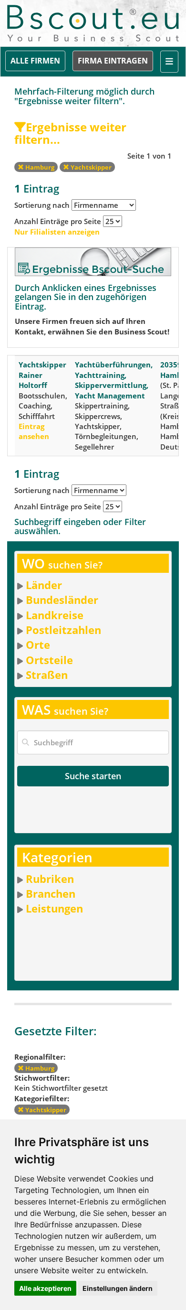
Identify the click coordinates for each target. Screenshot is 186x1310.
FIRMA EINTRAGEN (113, 60)
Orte (38, 644)
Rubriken (50, 878)
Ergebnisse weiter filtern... (70, 133)
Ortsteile (49, 660)
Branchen (50, 893)
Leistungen (54, 908)
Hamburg (39, 167)
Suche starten (93, 776)
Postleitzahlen (63, 630)
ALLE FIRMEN (35, 60)
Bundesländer (62, 599)
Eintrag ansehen (34, 431)
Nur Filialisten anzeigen (57, 231)
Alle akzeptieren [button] (45, 1288)
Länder (44, 585)
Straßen (47, 674)
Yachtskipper (90, 167)
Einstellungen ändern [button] (118, 1288)
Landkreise (54, 615)
